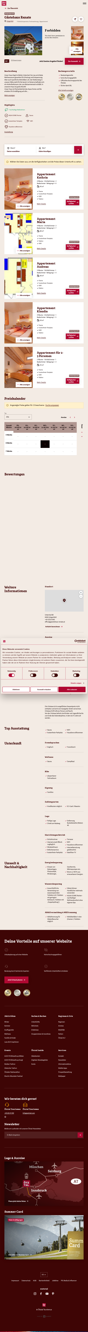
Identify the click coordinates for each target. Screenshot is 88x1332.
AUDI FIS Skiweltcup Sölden (14, 1056)
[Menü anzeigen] (84, 3)
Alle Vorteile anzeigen (65, 90)
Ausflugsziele (9, 1030)
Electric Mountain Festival (13, 1076)
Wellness (7, 1034)
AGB (34, 1281)
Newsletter (62, 1060)
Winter (6, 1022)
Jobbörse (55, 1281)
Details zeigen (76, 683)
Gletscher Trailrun (10, 1068)
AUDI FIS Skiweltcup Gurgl (13, 1060)
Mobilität (61, 1030)
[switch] (33, 675)
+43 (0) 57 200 (9, 1113)
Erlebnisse (35, 1030)
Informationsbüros (64, 1064)
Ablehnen (16, 689)
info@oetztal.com (29, 1113)
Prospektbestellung (65, 1072)
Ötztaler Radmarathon (12, 1072)
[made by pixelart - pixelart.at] (44, 1317)
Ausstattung (8, 132)
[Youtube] (47, 1294)
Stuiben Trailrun (9, 1064)
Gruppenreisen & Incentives (41, 1034)
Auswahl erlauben (44, 689)
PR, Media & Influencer (69, 1281)
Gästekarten (35, 1056)
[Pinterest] (53, 1294)
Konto (33, 1064)
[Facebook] (41, 1294)
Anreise (61, 1026)
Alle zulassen (72, 689)
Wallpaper (61, 1076)
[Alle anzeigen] (18, 209)
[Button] (80, 1135)
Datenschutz (26, 1281)
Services (62, 1050)
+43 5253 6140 (50, 620)
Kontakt (61, 1056)
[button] (64, 601)
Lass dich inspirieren (11, 1042)
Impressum (15, 1281)
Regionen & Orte (65, 1016)
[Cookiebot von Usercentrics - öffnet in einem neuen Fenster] (76, 641)
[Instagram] (35, 1294)
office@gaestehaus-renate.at (55, 622)
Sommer (7, 1026)
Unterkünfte (35, 1022)
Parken (60, 1034)
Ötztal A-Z (61, 1038)
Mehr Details (41, 204)
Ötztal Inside (37, 1050)
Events (7, 1050)
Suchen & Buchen (38, 1016)
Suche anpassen (52, 405)
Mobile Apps (62, 1068)
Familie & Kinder (10, 1038)
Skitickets (34, 1026)
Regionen (61, 1022)
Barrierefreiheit (44, 1281)
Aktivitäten (9, 1016)
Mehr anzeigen (9, 95)
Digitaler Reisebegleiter (39, 1060)
